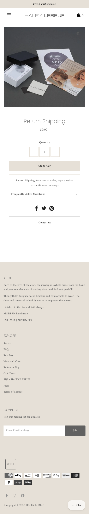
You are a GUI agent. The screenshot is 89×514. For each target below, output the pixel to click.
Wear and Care (12, 361)
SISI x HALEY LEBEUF (17, 379)
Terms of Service (13, 391)
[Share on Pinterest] (51, 209)
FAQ (6, 349)
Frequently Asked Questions (28, 194)
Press (6, 385)
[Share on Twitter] (43, 209)
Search (7, 343)
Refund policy (11, 367)
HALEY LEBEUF (35, 505)
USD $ (10, 464)
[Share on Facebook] (36, 209)
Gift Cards (10, 373)
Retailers (8, 355)
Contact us (44, 223)
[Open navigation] (9, 15)
